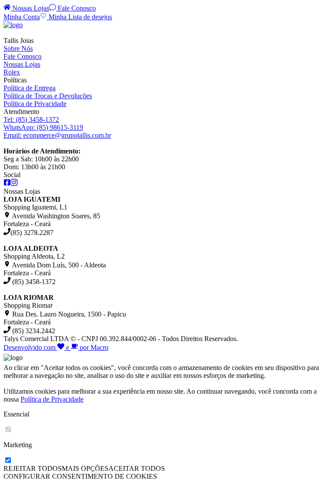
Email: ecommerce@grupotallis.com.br (57, 135)
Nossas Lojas (29, 8)
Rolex (12, 72)
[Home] (13, 24)
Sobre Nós (18, 48)
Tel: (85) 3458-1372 (31, 119)
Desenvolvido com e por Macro (56, 347)
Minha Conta (22, 17)
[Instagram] (14, 183)
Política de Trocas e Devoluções (48, 96)
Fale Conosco (76, 8)
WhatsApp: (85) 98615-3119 (43, 127)
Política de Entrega (30, 88)
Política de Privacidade (35, 103)
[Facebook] (7, 183)
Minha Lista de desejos (79, 17)
